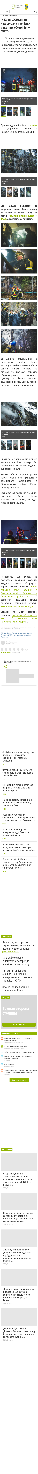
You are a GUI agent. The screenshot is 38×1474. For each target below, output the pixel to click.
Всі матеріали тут (19, 1024)
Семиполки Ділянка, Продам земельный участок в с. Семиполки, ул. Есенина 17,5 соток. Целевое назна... (18, 1217)
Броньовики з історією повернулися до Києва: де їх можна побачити (16, 832)
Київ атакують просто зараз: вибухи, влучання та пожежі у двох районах (18, 945)
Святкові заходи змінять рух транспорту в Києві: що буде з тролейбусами (17, 773)
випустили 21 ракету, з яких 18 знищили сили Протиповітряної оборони (19, 618)
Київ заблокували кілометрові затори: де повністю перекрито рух (16, 961)
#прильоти (4, 637)
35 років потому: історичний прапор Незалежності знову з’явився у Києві (17, 802)
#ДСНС (9, 635)
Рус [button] (7, 11)
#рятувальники (18, 635)
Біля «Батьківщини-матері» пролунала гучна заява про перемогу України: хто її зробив (18, 847)
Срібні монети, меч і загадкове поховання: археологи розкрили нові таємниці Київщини (18, 756)
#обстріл (30, 633)
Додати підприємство (19, 1080)
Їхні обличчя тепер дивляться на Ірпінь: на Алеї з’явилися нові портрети (17, 788)
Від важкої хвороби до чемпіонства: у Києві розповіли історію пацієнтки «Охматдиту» (18, 817)
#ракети (3, 635)
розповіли (32, 125)
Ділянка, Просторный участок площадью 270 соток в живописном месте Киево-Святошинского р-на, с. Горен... (18, 1295)
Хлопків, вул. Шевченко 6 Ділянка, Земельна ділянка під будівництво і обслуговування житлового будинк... (17, 1255)
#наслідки (27, 635)
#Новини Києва (6, 633)
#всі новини (22, 633)
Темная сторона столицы (15, 1011)
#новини (14, 633)
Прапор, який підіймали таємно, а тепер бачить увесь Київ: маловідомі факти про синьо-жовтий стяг (17, 863)
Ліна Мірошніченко (12, 642)
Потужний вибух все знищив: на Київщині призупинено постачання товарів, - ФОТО (17, 975)
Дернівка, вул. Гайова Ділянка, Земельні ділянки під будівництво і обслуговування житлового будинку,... (19, 1332)
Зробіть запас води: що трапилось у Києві (15, 988)
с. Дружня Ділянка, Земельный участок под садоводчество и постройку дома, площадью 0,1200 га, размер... (17, 1179)
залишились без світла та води (17, 606)
